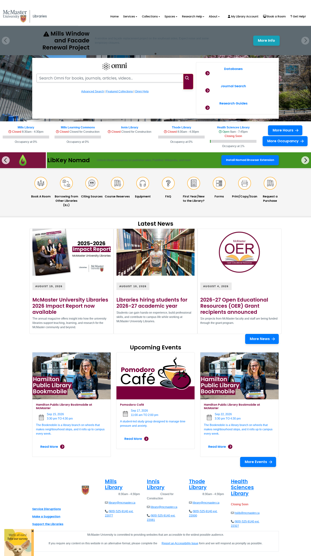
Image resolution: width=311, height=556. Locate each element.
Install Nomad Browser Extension (250, 161)
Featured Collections (119, 91)
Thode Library (181, 127)
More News (260, 338)
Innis (155, 484)
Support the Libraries (47, 524)
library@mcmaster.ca (122, 502)
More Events (256, 461)
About (213, 16)
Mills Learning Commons (78, 127)
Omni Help (142, 91)
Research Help (192, 16)
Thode (198, 484)
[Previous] (6, 160)
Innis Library (129, 127)
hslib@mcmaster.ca (247, 512)
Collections (150, 16)
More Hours (283, 130)
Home (114, 16)
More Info (269, 41)
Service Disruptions (46, 509)
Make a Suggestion (46, 516)
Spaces (169, 16)
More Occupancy (283, 140)
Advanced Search (92, 91)
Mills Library (26, 127)
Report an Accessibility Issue (180, 543)
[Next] (305, 160)
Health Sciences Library (233, 127)
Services (129, 16)
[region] (155, 160)
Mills (114, 484)
